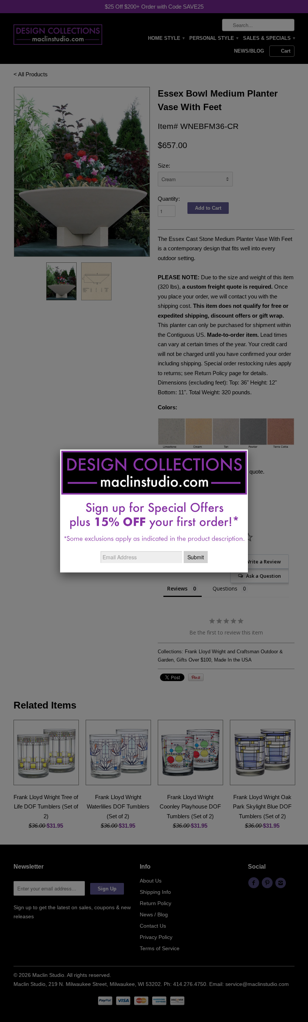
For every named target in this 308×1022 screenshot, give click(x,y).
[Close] (248, 449)
